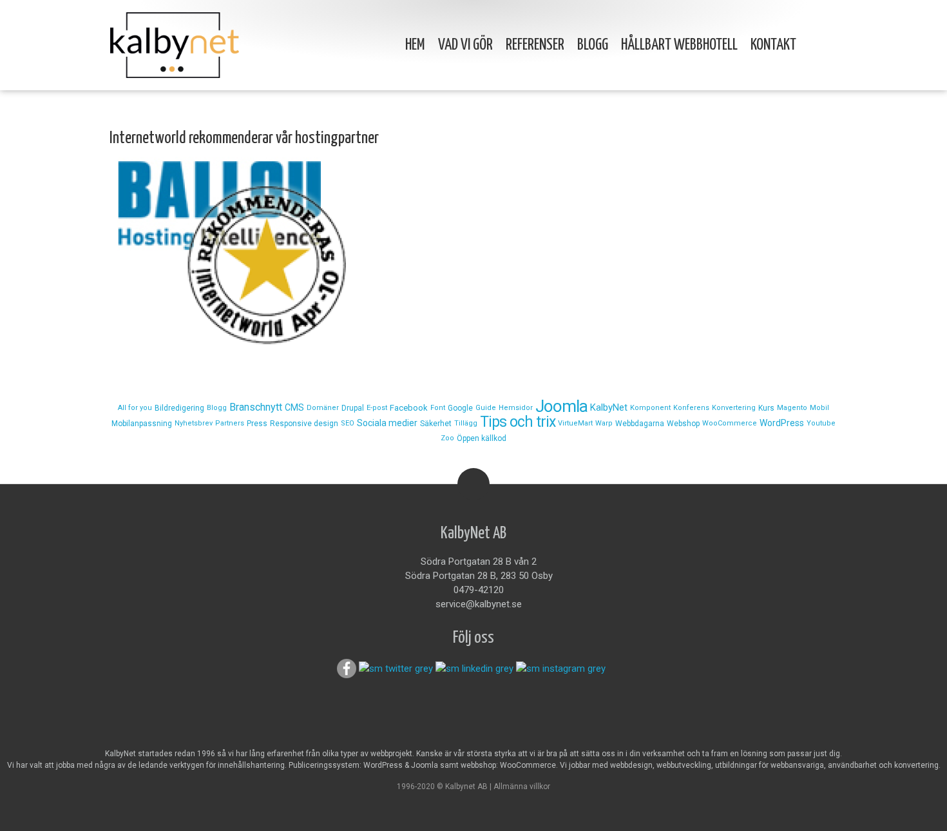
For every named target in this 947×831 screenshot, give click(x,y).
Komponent (650, 408)
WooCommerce (729, 423)
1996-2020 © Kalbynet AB (442, 786)
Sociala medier (387, 423)
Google (460, 408)
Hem (415, 45)
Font (437, 408)
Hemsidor (516, 408)
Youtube (821, 423)
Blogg (592, 45)
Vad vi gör (465, 45)
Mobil (819, 408)
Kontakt (773, 45)
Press (257, 423)
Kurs (766, 408)
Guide (485, 408)
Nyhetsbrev (194, 423)
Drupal (352, 408)
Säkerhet (436, 423)
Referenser (535, 45)
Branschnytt (255, 407)
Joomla (561, 406)
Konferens (691, 408)
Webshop (683, 423)
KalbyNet (608, 407)
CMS (294, 407)
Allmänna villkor (521, 786)
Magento (792, 408)
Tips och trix (517, 422)
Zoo (447, 438)
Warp (604, 423)
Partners (229, 423)
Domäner (323, 408)
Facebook (409, 408)
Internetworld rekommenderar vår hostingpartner (244, 138)
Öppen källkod (481, 438)
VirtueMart (575, 423)
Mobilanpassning (141, 423)
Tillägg (465, 423)
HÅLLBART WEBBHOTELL (679, 45)
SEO (347, 423)
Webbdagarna (639, 423)
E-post (377, 408)
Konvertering (734, 408)
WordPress (782, 423)
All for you (135, 408)
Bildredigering (179, 408)
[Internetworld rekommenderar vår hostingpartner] (473, 252)
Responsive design (304, 423)
